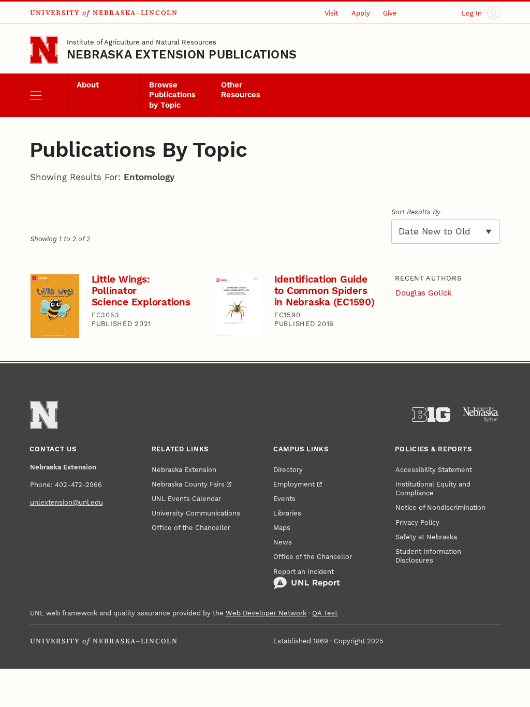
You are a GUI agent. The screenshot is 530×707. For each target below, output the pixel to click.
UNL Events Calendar (186, 499)
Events (284, 499)
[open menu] (48, 95)
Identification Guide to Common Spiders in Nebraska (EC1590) (324, 290)
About (88, 85)
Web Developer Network (266, 613)
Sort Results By (415, 212)
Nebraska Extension (184, 470)
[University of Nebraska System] (481, 415)
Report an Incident (303, 572)
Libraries (287, 513)
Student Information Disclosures (428, 556)
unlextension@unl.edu (66, 502)
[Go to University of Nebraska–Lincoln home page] (44, 50)
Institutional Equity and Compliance (432, 488)
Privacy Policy (417, 522)
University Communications (196, 513)
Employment (294, 484)
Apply (360, 13)
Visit (331, 13)
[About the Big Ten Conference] (431, 415)
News (282, 542)
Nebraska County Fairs (188, 484)
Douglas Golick (423, 293)
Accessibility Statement (433, 470)
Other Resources (240, 90)
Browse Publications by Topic (172, 95)
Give (390, 13)
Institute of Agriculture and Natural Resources (141, 42)
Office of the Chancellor (191, 528)
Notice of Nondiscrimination (440, 507)
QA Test (324, 613)
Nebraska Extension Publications (182, 55)
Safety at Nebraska (426, 537)
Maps (281, 528)
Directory (288, 470)
